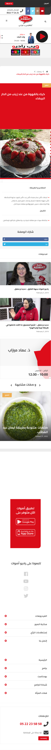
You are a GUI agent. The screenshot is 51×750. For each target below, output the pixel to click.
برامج (44, 668)
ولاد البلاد (21, 37)
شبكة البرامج (40, 685)
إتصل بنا (43, 641)
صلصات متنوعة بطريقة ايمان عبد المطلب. (25, 430)
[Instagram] (37, 11)
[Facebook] (28, 11)
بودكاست (42, 676)
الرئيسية (43, 660)
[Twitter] (32, 11)
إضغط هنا (43, 738)
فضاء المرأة (41, 693)
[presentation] (2, 35)
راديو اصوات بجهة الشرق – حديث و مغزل (31, 289)
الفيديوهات (41, 616)
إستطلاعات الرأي (38, 632)
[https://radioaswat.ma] (47, 71)
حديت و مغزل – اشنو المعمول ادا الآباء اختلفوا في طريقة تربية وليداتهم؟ (27, 326)
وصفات (39, 71)
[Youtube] (42, 11)
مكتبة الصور (41, 624)
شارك (46, 239)
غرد (46, 244)
